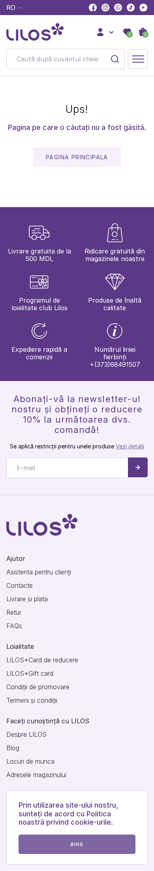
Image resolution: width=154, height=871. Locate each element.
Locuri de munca (30, 761)
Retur (13, 612)
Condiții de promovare (37, 687)
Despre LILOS (26, 734)
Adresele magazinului (36, 775)
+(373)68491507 (115, 364)
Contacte (19, 585)
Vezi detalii (130, 446)
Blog (12, 748)
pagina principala (77, 157)
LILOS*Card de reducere (42, 660)
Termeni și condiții (31, 700)
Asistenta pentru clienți (38, 572)
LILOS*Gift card (29, 673)
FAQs (14, 626)
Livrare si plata (27, 599)
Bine (77, 844)
